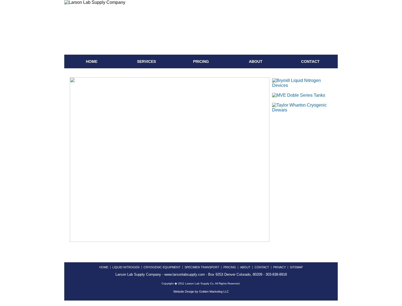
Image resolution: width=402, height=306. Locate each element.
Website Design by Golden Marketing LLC (201, 291)
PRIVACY (279, 267)
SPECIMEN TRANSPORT (202, 267)
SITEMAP (296, 267)
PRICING (201, 61)
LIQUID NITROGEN (125, 267)
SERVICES (146, 61)
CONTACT (310, 61)
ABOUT (256, 61)
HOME (91, 61)
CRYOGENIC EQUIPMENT (162, 267)
